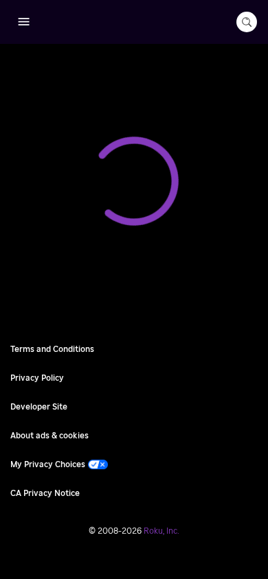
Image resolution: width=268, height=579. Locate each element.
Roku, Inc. (161, 531)
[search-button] (246, 22)
